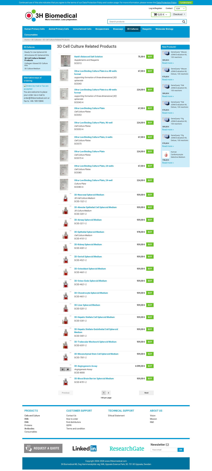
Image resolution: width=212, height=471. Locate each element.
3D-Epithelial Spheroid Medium (89, 232)
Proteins (28, 425)
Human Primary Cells (34, 29)
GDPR (69, 425)
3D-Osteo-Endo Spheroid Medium (90, 281)
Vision (152, 415)
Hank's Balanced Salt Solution (88, 57)
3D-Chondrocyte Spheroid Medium (91, 293)
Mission (153, 419)
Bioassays (118, 29)
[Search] (183, 21)
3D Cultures (132, 29)
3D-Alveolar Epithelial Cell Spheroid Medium (95, 207)
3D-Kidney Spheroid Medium (88, 244)
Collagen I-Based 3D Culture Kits (36, 64)
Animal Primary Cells (59, 29)
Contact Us (71, 415)
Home (27, 40)
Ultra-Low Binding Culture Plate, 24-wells (94, 166)
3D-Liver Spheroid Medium (87, 305)
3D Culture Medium (32, 68)
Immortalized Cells (82, 29)
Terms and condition (75, 428)
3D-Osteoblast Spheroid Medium (90, 269)
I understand (185, 2)
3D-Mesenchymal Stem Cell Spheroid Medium (96, 354)
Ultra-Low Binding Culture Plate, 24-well (93, 180)
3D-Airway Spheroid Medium (88, 220)
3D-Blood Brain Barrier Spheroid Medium (94, 378)
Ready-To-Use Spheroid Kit (36, 52)
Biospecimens (102, 29)
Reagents (147, 29)
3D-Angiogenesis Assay (85, 366)
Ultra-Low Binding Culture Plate (89, 108)
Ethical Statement (116, 415)
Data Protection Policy (166, 2)
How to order (72, 419)
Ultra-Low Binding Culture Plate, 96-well (93, 123)
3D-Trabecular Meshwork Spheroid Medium (95, 342)
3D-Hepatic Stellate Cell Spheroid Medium (94, 317)
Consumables (31, 35)
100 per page (106, 398)
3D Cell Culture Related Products (56, 40)
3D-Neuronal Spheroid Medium (89, 195)
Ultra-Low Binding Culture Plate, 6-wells (93, 137)
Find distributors (73, 422)
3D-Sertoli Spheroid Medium (88, 256)
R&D (152, 422)
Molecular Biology (164, 29)
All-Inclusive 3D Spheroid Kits (37, 55)
